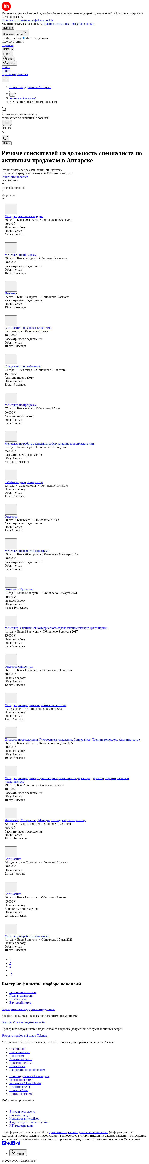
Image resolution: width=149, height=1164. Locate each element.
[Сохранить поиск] (5, 138)
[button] (6, 67)
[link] (8, 58)
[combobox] (19, 114)
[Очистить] (7, 123)
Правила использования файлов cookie (68, 23)
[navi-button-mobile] (5, 79)
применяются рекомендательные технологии (78, 1132)
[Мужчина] (11, 286)
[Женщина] (11, 209)
